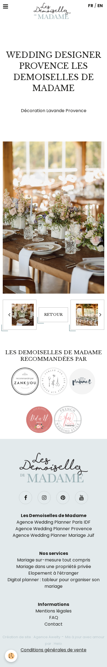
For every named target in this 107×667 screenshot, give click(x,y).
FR (90, 5)
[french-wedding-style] (67, 420)
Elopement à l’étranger (53, 573)
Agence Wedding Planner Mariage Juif (53, 535)
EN (100, 5)
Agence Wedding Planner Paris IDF (53, 522)
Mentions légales (53, 611)
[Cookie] (11, 656)
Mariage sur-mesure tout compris (53, 560)
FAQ (53, 617)
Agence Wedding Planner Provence (53, 529)
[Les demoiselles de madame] (53, 468)
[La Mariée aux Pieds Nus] (53, 381)
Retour (53, 314)
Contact (53, 624)
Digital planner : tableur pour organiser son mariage (53, 583)
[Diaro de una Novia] (39, 420)
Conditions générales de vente (53, 650)
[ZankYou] (25, 381)
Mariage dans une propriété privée (53, 566)
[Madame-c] (82, 381)
